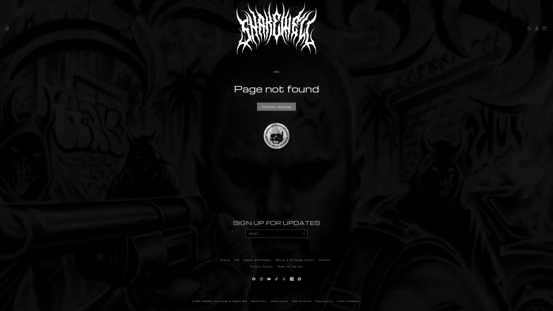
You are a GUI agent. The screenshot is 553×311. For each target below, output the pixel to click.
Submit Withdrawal (257, 260)
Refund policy (259, 301)
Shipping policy (324, 301)
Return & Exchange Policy (295, 260)
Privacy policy (279, 301)
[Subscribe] (303, 234)
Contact (324, 260)
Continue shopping (276, 106)
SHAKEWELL (207, 301)
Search (225, 260)
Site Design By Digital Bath (231, 301)
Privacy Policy (261, 266)
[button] (7, 28)
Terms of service (301, 301)
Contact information (348, 301)
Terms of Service (290, 266)
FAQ (236, 260)
